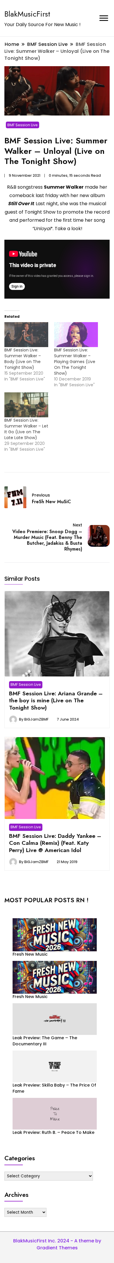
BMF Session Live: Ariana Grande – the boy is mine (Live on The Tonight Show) (56, 700)
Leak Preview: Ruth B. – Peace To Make (53, 1132)
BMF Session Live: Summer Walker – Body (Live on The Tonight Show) (22, 358)
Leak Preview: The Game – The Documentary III (45, 1041)
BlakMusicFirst (27, 13)
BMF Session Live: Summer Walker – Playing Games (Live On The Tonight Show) (74, 361)
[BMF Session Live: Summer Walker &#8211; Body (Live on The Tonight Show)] (26, 334)
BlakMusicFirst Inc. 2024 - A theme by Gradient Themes (57, 1244)
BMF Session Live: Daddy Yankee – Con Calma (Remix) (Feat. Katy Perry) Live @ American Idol (55, 843)
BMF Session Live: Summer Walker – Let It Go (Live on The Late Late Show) (26, 429)
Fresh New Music (30, 954)
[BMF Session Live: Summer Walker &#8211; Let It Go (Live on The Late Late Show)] (26, 404)
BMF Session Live (22, 124)
